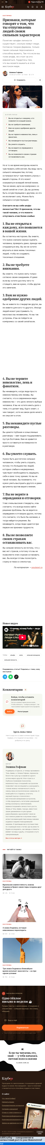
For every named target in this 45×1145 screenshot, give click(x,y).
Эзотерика (7, 15)
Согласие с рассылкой (10, 1109)
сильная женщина (33, 655)
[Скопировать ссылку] (16, 677)
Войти (9, 711)
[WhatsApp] (10, 677)
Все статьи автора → (14, 838)
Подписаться (22, 1027)
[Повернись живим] (40, 1132)
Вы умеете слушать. (17, 144)
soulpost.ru (36, 567)
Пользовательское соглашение (13, 1105)
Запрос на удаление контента (13, 1123)
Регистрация (23, 711)
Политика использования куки (13, 1119)
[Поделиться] (40, 80)
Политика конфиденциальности (13, 1116)
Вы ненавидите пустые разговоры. (23, 141)
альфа (12, 655)
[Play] (29, 2)
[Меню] (2, 7)
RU (6, 2)
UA (2, 2)
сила (21, 655)
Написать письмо (8, 1102)
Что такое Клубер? (9, 1098)
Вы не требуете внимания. (19, 124)
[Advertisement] (22, 349)
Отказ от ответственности (12, 1112)
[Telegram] (5, 677)
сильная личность (10, 660)
